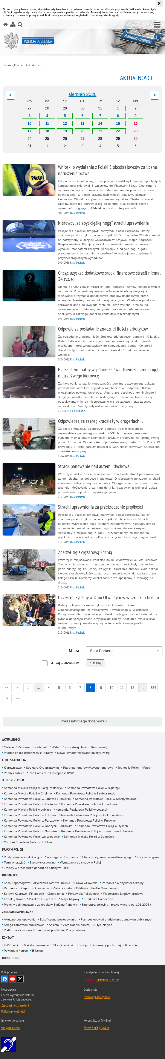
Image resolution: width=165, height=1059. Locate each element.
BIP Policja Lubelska (107, 980)
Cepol (25, 888)
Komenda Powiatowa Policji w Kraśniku (30, 804)
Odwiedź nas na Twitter (20, 979)
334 (152, 686)
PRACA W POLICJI (12, 849)
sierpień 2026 (82, 94)
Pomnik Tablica (14, 773)
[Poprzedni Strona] (10, 95)
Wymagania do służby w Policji (80, 862)
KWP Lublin (12, 945)
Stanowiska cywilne (42, 862)
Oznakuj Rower (14, 899)
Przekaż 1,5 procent (42, 899)
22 (118, 131)
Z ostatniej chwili (76, 747)
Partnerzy (10, 888)
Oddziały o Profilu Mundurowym (97, 888)
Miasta (74, 651)
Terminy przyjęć (14, 862)
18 (47, 131)
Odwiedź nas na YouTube (12, 979)
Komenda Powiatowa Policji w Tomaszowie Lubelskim (97, 831)
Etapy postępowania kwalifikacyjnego (107, 857)
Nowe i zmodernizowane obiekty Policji (83, 752)
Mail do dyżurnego (36, 945)
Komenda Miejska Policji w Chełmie (28, 793)
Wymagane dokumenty (62, 857)
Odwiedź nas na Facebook (4, 979)
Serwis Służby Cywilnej (97, 1027)
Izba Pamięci (37, 773)
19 (65, 131)
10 (29, 124)
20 (82, 131)
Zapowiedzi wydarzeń (32, 747)
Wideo (56, 747)
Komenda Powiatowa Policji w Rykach (102, 826)
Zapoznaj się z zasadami (15, 1005)
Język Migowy (70, 899)
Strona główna (12, 65)
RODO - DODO (10, 958)
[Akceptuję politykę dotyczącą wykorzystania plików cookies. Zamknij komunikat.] (159, 3)
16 (136, 124)
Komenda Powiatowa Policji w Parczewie (31, 820)
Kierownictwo (13, 767)
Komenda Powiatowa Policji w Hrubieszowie (85, 793)
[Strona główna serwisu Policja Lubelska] (5, 24)
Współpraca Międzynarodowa (123, 893)
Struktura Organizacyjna (42, 767)
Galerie (9, 747)
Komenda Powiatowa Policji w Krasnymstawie (106, 798)
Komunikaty (99, 747)
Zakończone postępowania (58, 919)
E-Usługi (37, 950)
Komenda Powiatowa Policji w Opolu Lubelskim (92, 815)
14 (100, 124)
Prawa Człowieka (86, 883)
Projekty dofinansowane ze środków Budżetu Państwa (40, 904)
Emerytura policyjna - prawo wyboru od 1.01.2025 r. (116, 904)
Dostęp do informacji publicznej (99, 945)
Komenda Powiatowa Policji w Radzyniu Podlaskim (38, 826)
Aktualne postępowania (19, 919)
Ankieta (54, 925)
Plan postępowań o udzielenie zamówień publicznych (117, 919)
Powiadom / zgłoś (16, 950)
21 (100, 131)
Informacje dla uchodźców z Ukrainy (28, 752)
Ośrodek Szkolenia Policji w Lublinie (28, 842)
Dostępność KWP (62, 773)
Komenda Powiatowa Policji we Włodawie (32, 836)
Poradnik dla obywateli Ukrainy (123, 883)
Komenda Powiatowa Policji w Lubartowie (89, 804)
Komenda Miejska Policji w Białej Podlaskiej (33, 788)
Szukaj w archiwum (64, 663)
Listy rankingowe (148, 857)
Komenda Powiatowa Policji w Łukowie (30, 815)
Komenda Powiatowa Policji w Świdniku (30, 831)
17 (29, 131)
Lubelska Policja (14, 760)
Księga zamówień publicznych (24, 925)
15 (118, 124)
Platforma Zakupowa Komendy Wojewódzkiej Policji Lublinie (44, 930)
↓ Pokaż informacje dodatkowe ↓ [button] (82, 721)
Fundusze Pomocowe (98, 899)
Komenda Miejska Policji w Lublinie (27, 809)
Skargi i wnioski (63, 945)
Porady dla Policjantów (83, 893)
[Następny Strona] (154, 95)
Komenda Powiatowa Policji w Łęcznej (81, 809)
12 (65, 124)
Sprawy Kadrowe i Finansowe (24, 893)
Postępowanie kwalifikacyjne (23, 857)
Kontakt (8, 937)
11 (47, 124)
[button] (157, 24)
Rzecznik (131, 945)
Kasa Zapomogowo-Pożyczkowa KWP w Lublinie (37, 883)
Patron (147, 767)
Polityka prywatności (13, 1011)
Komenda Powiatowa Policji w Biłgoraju (93, 788)
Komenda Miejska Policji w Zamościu (89, 836)
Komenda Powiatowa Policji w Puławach (90, 820)
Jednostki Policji (128, 767)
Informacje (10, 875)
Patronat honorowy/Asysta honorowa (88, 767)
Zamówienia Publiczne (17, 912)
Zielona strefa (62, 888)
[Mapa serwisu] (12, 24)
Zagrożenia (56, 893)
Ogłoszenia (41, 888)
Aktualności (33, 65)
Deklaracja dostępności (97, 996)
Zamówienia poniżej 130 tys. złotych (87, 925)
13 (82, 124)
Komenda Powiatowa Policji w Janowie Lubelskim (37, 798)
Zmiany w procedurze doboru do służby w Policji (36, 868)
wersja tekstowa (10, 1027)
